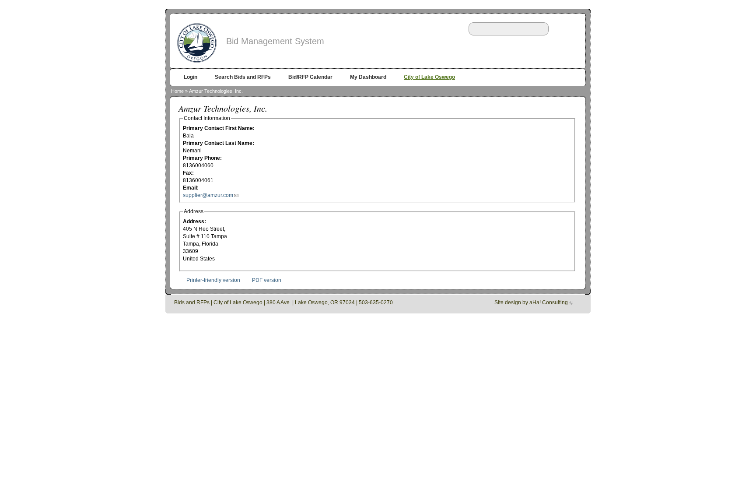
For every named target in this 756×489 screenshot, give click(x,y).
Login (190, 77)
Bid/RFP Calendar (310, 77)
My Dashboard (368, 77)
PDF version (266, 280)
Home (177, 91)
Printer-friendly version (213, 280)
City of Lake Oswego (429, 77)
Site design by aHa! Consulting (531, 302)
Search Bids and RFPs (243, 77)
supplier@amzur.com (208, 195)
